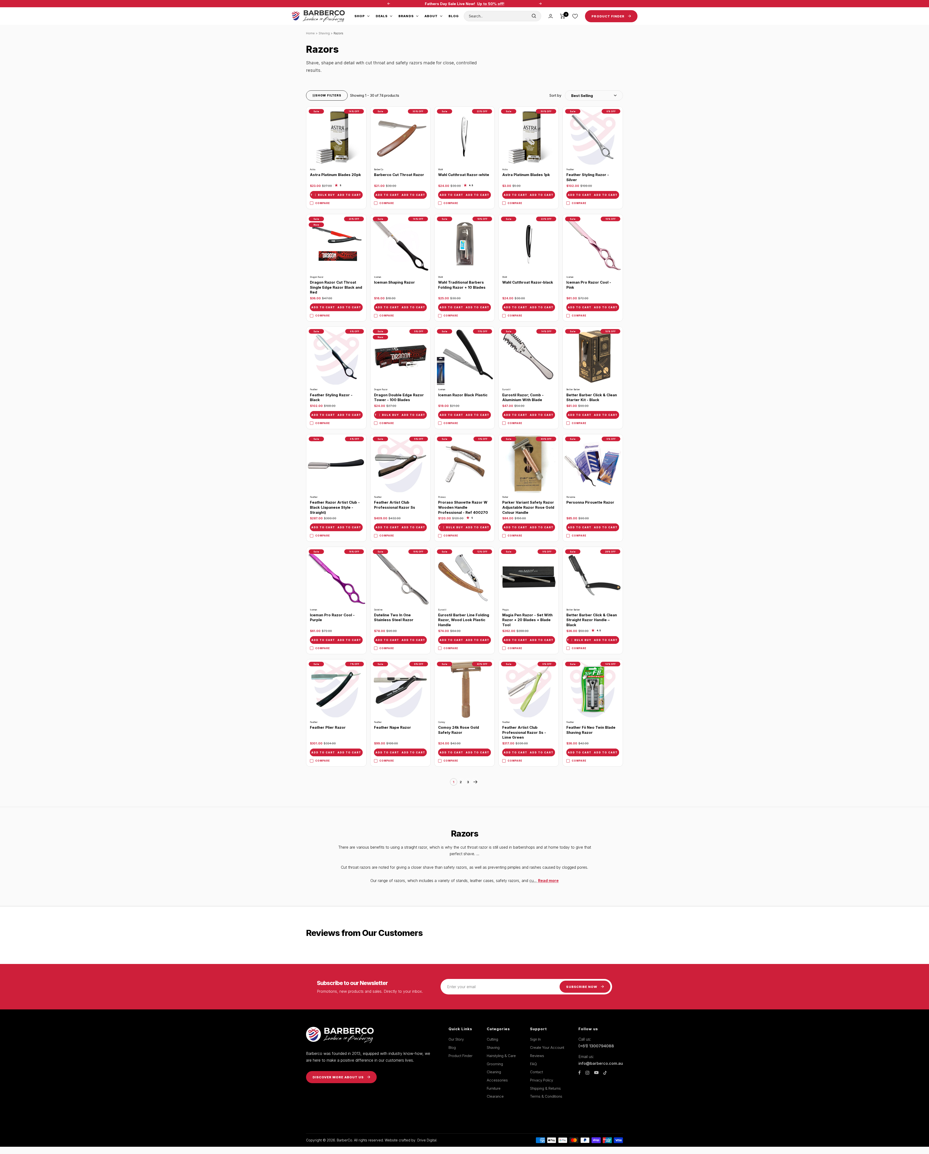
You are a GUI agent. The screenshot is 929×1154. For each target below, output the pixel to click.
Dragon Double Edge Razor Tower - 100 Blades (399, 397)
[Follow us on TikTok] (605, 1073)
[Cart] (562, 16)
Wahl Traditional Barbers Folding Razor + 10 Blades (462, 285)
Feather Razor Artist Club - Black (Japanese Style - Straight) (335, 507)
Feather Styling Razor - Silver (587, 177)
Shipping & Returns (545, 1088)
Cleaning (494, 1072)
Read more (548, 880)
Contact (536, 1072)
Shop (359, 16)
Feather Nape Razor (392, 727)
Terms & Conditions (546, 1096)
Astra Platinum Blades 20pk (335, 174)
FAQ (533, 1064)
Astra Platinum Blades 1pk (526, 174)
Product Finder (460, 1055)
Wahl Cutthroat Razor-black (527, 282)
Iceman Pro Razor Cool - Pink (588, 285)
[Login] (550, 16)
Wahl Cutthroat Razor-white (463, 174)
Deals (382, 16)
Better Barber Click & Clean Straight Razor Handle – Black (591, 620)
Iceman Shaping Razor (394, 282)
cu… (544, 880)
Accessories (497, 1080)
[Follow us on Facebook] (579, 1073)
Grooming (495, 1064)
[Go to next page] (475, 782)
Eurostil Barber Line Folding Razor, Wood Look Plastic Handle (463, 620)
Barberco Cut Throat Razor (399, 174)
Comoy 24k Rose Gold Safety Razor (458, 730)
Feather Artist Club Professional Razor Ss (394, 505)
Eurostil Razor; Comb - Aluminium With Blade (523, 397)
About (431, 16)
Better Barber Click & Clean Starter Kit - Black (591, 397)
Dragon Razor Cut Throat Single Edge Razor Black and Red (336, 287)
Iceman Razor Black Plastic (462, 395)
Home (310, 33)
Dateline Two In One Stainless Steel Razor (393, 617)
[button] (586, 95)
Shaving (324, 33)
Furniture (494, 1088)
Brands (405, 16)
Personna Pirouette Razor (590, 502)
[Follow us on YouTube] (596, 1072)
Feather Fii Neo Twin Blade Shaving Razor (590, 730)
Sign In (535, 1039)
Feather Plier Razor (328, 727)
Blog (454, 16)
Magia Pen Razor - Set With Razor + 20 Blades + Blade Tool (527, 620)
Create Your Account (547, 1047)
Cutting (492, 1039)
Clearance (495, 1096)
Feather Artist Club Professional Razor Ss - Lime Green (524, 732)
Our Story (456, 1039)
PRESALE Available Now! (506, 4)
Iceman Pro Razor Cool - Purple (332, 617)
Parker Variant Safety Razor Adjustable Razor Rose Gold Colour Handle (528, 507)
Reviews (537, 1055)
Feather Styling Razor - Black (331, 397)
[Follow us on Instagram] (587, 1073)
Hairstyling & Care (501, 1055)
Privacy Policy (541, 1080)
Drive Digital (426, 1140)
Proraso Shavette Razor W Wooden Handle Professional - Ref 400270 (463, 507)
